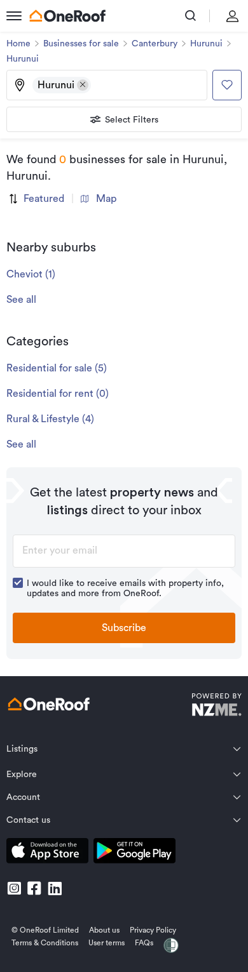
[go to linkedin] (54, 888)
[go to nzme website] (216, 706)
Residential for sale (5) (56, 368)
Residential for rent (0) (57, 394)
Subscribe (124, 628)
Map (106, 199)
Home (18, 43)
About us (104, 930)
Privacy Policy (153, 930)
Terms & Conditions (44, 943)
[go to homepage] (67, 15)
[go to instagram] (14, 888)
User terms (106, 943)
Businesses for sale (81, 43)
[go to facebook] (34, 888)
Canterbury (154, 43)
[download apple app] (47, 853)
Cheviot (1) (30, 274)
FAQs (144, 943)
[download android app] (134, 853)
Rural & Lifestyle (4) (50, 419)
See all (21, 300)
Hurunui (206, 43)
